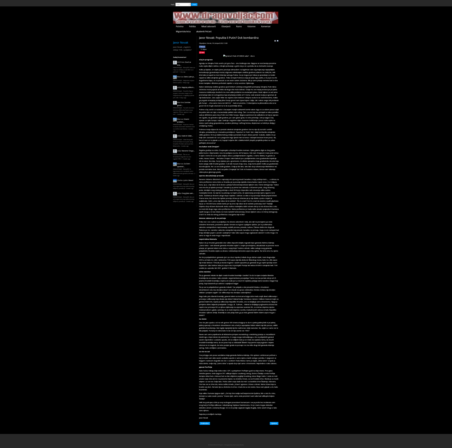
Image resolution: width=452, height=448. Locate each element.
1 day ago (182, 72)
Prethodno (205, 423)
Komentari (265, 26)
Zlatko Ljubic (182, 180)
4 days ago (186, 82)
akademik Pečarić (204, 31)
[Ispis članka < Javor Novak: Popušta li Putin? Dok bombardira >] (275, 41)
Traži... (173, 4)
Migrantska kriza (183, 31)
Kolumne (251, 26)
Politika (192, 26)
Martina (180, 102)
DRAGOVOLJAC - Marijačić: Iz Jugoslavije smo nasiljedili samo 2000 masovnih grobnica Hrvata (183, 171)
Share (202, 47)
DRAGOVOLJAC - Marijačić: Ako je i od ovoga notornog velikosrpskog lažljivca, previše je (183, 186)
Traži (194, 4)
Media (242, 445)
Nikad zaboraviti (208, 26)
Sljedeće (274, 423)
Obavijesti (225, 26)
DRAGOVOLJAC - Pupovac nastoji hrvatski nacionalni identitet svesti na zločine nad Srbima (184, 127)
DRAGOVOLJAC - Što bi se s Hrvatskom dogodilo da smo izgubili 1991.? (182, 157)
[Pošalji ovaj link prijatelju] (278, 41)
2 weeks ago (180, 114)
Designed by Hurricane (232, 445)
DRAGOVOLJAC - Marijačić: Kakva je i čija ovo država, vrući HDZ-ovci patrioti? (184, 70)
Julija (179, 87)
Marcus (180, 77)
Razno (239, 26)
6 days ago (183, 98)
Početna (179, 26)
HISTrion (180, 62)
